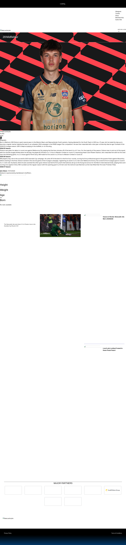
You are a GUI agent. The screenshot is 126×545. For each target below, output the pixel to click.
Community (73, 24)
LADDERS (54, 24)
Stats (1, 136)
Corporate (93, 24)
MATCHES (44, 24)
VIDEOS (36, 24)
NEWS (30, 24)
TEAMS (63, 24)
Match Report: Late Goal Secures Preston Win (18, 219)
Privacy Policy (7, 533)
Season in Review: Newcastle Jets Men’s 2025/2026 (113, 218)
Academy (104, 24)
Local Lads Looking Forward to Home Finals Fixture (113, 349)
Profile (2, 134)
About (83, 24)
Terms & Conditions (116, 533)
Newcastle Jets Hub (118, 24)
